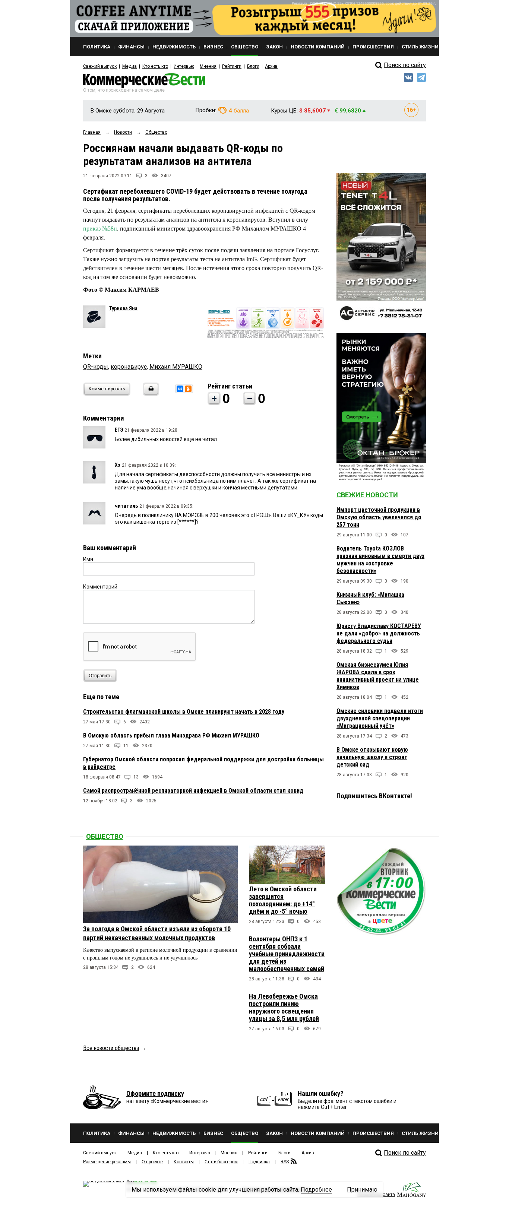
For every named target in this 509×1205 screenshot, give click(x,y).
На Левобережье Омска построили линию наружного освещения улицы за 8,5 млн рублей (284, 1007)
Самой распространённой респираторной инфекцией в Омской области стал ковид (193, 790)
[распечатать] (150, 393)
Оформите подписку (155, 1093)
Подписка (259, 1161)
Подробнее (316, 1189)
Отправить (100, 675)
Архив (271, 66)
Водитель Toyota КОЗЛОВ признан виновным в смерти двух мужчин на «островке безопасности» (380, 559)
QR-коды (95, 366)
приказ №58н (100, 228)
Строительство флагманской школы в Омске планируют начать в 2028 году (183, 711)
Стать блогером (221, 1161)
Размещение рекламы (107, 1161)
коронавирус (129, 366)
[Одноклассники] (188, 389)
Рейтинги (231, 66)
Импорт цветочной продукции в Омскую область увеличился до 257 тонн (378, 517)
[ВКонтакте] (180, 389)
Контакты (184, 1161)
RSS (285, 1161)
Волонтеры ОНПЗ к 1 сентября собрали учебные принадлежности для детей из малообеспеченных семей (287, 954)
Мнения (208, 66)
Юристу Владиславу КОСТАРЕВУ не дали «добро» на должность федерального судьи (378, 633)
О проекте (152, 1161)
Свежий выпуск (100, 66)
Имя (88, 559)
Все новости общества (111, 1048)
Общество (104, 836)
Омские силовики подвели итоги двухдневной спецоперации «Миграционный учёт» (379, 718)
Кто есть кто (155, 66)
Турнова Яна (123, 308)
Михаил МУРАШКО (175, 366)
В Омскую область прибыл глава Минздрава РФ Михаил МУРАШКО (171, 735)
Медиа (129, 66)
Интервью (184, 66)
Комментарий (100, 587)
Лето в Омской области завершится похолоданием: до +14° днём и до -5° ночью (283, 900)
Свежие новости (367, 495)
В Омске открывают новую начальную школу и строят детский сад (372, 757)
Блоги (253, 66)
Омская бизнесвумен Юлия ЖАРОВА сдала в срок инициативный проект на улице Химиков (377, 676)
